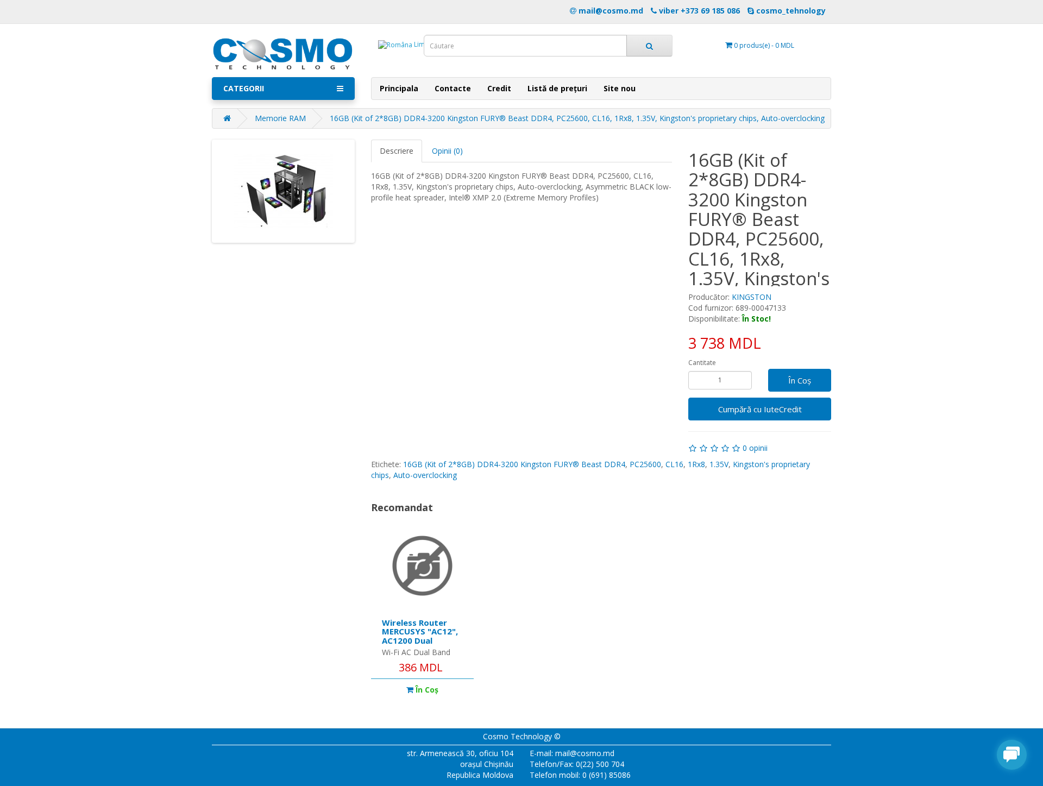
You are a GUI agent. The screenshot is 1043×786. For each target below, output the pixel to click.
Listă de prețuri (557, 88)
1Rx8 (696, 464)
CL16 (674, 464)
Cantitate (702, 362)
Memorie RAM (280, 118)
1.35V (718, 464)
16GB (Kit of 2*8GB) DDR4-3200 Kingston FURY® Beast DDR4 (514, 464)
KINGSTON (751, 297)
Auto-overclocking (425, 475)
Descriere (396, 151)
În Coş (799, 380)
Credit (499, 88)
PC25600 (645, 464)
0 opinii (755, 448)
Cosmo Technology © (522, 736)
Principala (399, 88)
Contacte (453, 88)
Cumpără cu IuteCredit (760, 409)
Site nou (620, 88)
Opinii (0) (447, 151)
